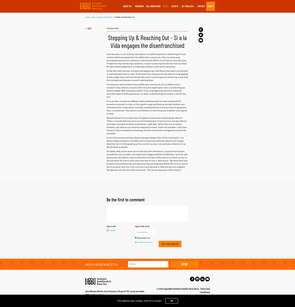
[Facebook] (200, 29)
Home (87, 17)
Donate (210, 6)
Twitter (112, 230)
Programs (139, 6)
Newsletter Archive (105, 17)
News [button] (165, 6)
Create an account (145, 242)
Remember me (143, 238)
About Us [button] (127, 6)
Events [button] (174, 6)
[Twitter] (200, 35)
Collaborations (153, 6)
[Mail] (200, 40)
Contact (201, 6)
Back (89, 28)
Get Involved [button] (188, 6)
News (94, 17)
